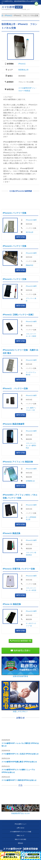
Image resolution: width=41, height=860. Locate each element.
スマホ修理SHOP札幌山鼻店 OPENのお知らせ (19, 762)
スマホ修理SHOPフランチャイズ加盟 (20, 831)
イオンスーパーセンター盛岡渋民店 (31, 445)
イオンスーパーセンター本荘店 (31, 589)
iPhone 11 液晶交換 (12, 604)
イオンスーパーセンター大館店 (31, 335)
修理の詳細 (20, 237)
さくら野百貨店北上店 (31, 518)
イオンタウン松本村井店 (31, 554)
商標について (20, 835)
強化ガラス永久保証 (20, 839)
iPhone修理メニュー (20, 824)
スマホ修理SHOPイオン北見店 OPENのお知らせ (20, 754)
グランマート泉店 (31, 299)
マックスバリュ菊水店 (31, 373)
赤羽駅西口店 (30, 481)
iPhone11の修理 (31, 220)
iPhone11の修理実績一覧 (21, 641)
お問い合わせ (20, 828)
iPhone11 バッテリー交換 (14, 213)
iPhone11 (22, 64)
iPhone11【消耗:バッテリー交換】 (18, 315)
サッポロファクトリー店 (31, 624)
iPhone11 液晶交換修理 (13, 424)
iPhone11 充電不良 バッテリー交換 (19, 569)
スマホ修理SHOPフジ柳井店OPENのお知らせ (19, 780)
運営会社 (20, 843)
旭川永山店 (29, 232)
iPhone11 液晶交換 (11, 533)
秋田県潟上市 (23, 70)
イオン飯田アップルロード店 (31, 409)
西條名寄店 (29, 265)
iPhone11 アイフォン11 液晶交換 (18, 462)
